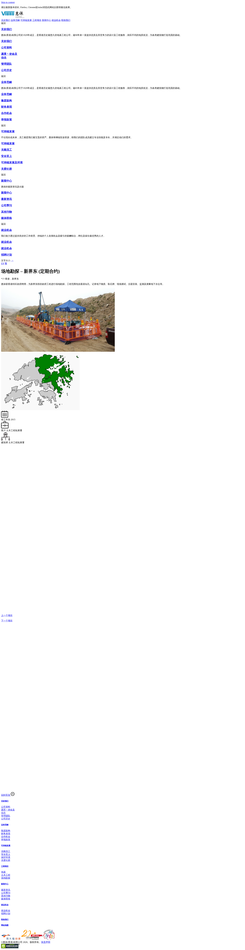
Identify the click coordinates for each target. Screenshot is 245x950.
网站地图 (5, 925)
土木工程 (5, 875)
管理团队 (5, 816)
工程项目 (36, 20)
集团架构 (5, 830)
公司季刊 (5, 893)
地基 (3, 872)
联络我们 (65, 20)
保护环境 (5, 857)
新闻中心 (46, 20)
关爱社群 (5, 860)
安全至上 (5, 854)
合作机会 (5, 836)
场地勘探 (5, 878)
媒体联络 (5, 899)
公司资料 (5, 807)
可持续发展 (26, 20)
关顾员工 (5, 851)
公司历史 (5, 819)
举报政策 (5, 839)
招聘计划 (5, 913)
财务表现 (5, 833)
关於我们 (5, 20)
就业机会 (56, 20)
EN (2, 263)
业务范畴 (15, 20)
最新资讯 (5, 890)
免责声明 (45, 942)
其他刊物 (5, 896)
